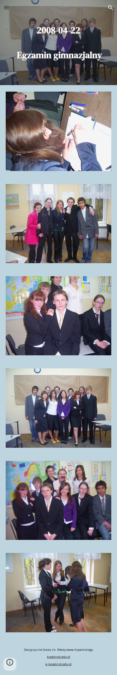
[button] (6, 7)
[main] (59, 42)
